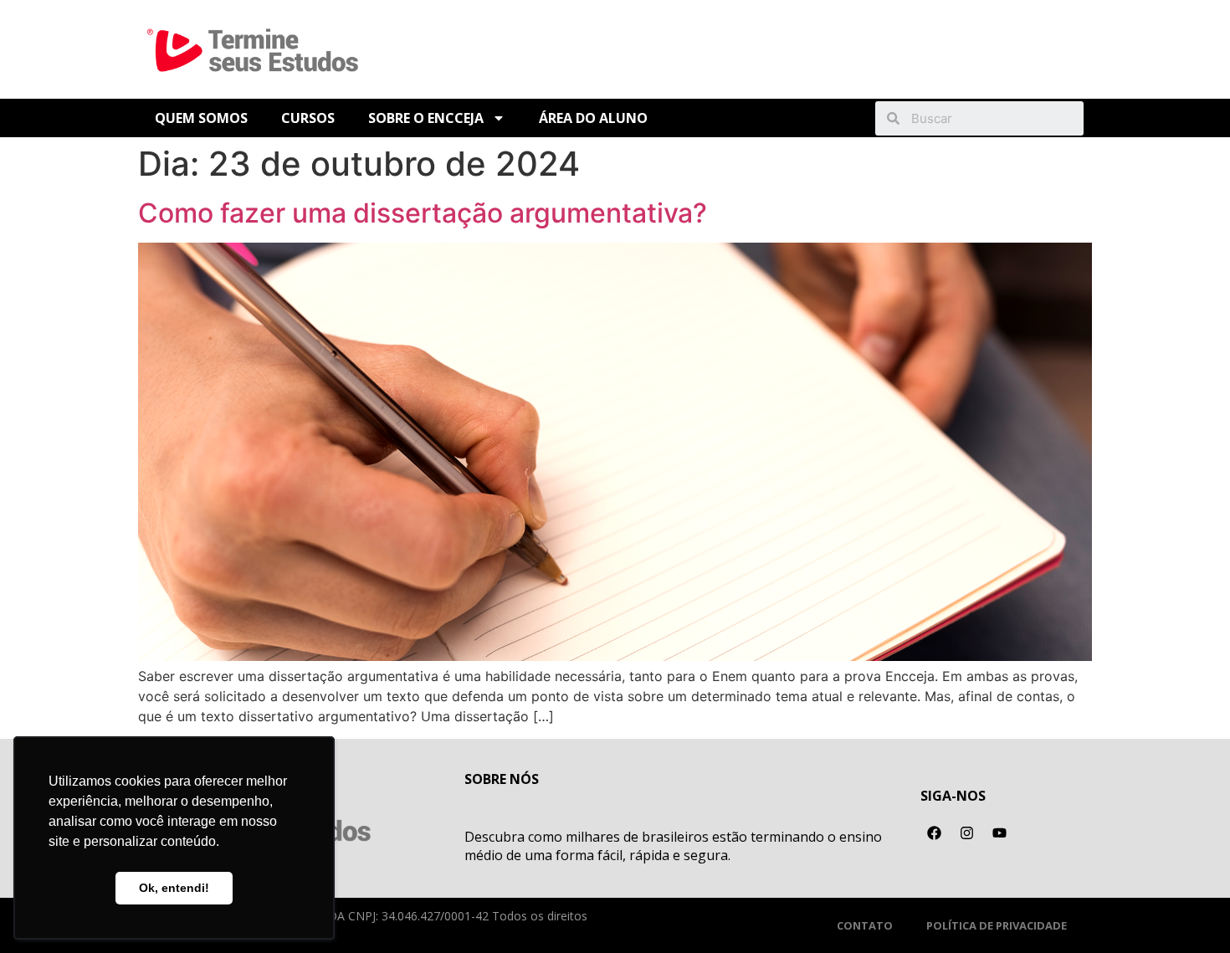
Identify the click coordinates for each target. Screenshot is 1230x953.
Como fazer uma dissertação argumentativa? (422, 213)
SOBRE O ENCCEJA (426, 118)
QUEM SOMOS (201, 118)
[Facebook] (934, 833)
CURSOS (308, 118)
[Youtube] (1000, 833)
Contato (865, 925)
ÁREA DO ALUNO (593, 118)
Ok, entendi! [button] (174, 887)
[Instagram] (967, 833)
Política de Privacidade (996, 925)
